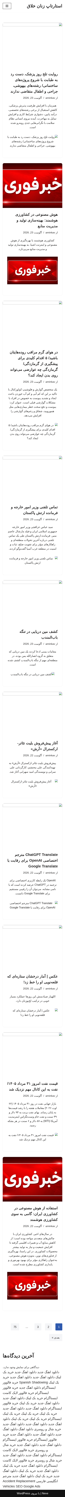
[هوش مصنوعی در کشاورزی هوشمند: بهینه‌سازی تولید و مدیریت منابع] (32, 185)
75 (15, 1326)
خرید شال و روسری (47, 1429)
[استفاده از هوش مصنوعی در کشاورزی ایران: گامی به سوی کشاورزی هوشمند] (32, 1179)
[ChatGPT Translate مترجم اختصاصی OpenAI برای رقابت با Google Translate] (32, 825)
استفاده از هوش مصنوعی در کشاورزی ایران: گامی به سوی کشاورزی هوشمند (34, 1214)
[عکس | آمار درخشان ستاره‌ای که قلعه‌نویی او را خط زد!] (32, 947)
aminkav (50, 98)
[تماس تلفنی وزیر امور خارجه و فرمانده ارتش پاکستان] (32, 478)
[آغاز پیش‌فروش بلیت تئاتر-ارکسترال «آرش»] (32, 714)
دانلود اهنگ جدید (48, 1372)
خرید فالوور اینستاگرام (18, 1439)
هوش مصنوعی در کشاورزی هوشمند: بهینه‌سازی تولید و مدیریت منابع (36, 220)
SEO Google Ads (28, 1486)
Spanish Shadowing (33, 1382)
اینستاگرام (55, 1419)
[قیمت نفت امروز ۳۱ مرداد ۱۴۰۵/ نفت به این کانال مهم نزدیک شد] (32, 1054)
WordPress (23, 1493)
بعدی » (56, 1337)
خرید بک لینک (34, 1398)
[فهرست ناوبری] (7, 6)
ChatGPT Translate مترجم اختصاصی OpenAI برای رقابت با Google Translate (32, 860)
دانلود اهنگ (25, 1429)
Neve (45, 1493)
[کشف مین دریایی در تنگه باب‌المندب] (32, 602)
